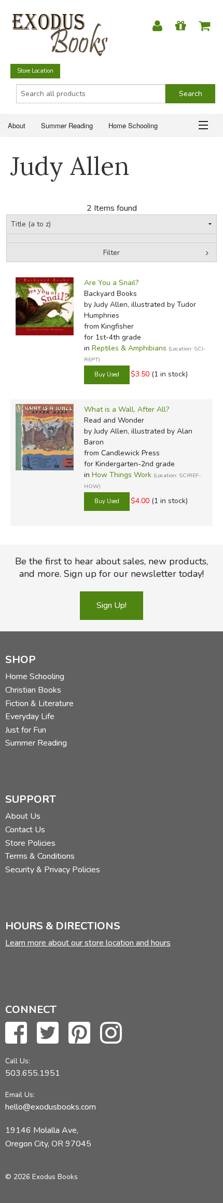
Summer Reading (67, 125)
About (16, 125)
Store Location (35, 71)
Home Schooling (133, 125)
